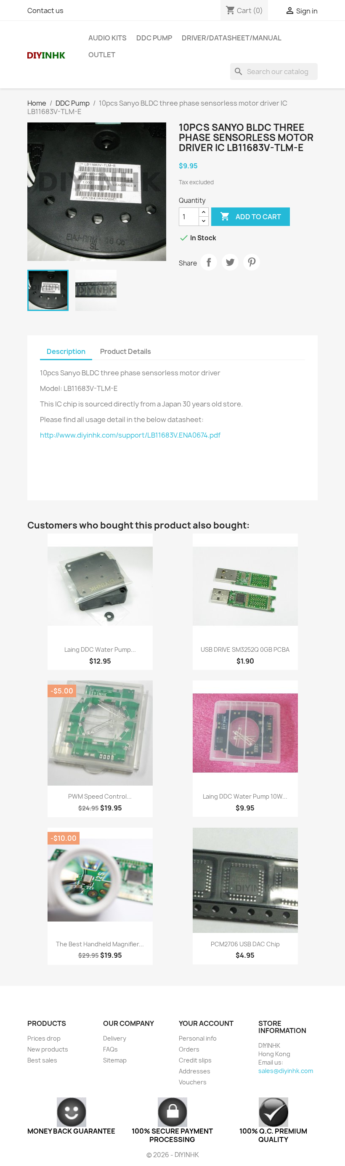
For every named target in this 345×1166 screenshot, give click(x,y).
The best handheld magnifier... (100, 944)
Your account (206, 1023)
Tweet (230, 262)
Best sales (42, 1060)
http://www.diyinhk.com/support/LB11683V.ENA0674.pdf (130, 435)
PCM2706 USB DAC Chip (245, 944)
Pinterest (251, 262)
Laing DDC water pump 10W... (245, 796)
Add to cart (250, 216)
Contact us (45, 10)
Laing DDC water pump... (100, 649)
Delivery (114, 1038)
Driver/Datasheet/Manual (231, 37)
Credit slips (195, 1060)
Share (208, 262)
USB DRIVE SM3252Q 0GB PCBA (245, 649)
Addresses (194, 1071)
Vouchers (193, 1082)
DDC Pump (154, 37)
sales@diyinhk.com (285, 1071)
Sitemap (115, 1060)
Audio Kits (107, 37)
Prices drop (44, 1038)
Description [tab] (66, 351)
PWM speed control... (100, 796)
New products (47, 1049)
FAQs (110, 1049)
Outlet (101, 54)
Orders (189, 1049)
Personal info (198, 1038)
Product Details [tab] (125, 351)
